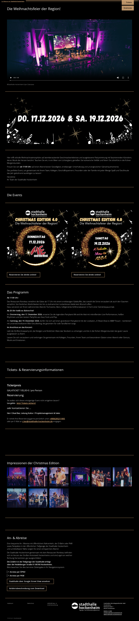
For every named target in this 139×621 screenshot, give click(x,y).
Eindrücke (128, 8)
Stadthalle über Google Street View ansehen (30, 581)
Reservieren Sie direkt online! (23, 274)
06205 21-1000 (108, 611)
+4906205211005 (57, 418)
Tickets (129, 2)
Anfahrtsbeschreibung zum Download (26, 588)
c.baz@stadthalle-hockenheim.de (37, 421)
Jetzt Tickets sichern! (26, 403)
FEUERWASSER (17, 618)
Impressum (10, 603)
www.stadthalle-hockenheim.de (113, 614)
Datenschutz (30, 603)
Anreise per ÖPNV (17, 572)
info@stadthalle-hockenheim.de (113, 613)
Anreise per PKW (17, 575)
